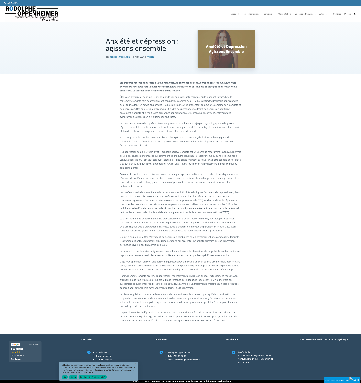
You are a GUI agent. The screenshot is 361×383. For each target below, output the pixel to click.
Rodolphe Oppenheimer (121, 56)
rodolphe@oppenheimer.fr (187, 359)
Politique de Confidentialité (92, 377)
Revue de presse (103, 356)
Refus (73, 377)
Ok (64, 377)
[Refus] (135, 363)
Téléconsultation (250, 14)
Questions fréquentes (305, 14)
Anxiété (150, 56)
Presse (347, 14)
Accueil (235, 14)
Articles (323, 14)
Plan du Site (101, 352)
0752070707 (13, 3)
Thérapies (267, 14)
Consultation (284, 14)
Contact (337, 14)
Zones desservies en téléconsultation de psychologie (323, 339)
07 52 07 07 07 (179, 356)
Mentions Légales (104, 359)
